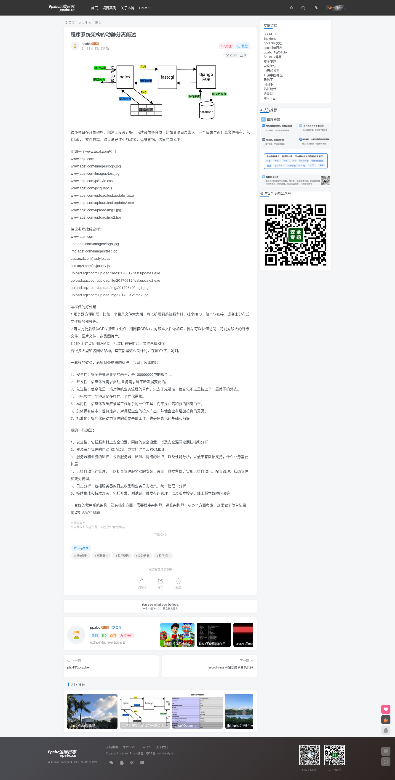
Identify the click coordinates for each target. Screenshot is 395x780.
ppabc (86, 43)
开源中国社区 (273, 75)
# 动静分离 (142, 555)
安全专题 (270, 61)
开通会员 (337, 8)
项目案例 (109, 7)
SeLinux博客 (273, 56)
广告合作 (145, 747)
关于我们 (162, 747)
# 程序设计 (163, 555)
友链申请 (112, 747)
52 (96, 635)
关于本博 (127, 7)
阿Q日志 (270, 98)
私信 (244, 46)
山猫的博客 (272, 70)
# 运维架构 (101, 555)
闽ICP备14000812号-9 (159, 753)
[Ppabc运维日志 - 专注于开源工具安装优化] (62, 7)
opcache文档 (273, 43)
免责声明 (129, 747)
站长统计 (270, 88)
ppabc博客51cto (275, 52)
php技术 (85, 22)
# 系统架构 (81, 555)
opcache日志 (273, 47)
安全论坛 (270, 66)
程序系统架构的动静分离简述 (103, 34)
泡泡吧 (268, 84)
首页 (94, 7)
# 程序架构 (122, 555)
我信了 (268, 79)
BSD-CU (270, 34)
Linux (143, 7)
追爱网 (268, 93)
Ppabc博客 (136, 753)
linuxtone (270, 38)
